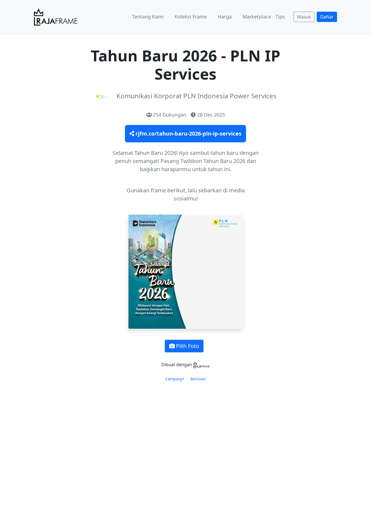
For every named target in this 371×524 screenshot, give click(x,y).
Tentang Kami (148, 16)
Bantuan (198, 378)
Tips (280, 16)
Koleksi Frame (191, 16)
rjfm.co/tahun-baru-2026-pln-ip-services (187, 133)
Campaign (174, 378)
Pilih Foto (187, 346)
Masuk (304, 17)
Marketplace (257, 16)
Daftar (327, 17)
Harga (225, 16)
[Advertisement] (185, 437)
